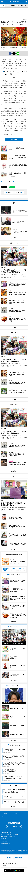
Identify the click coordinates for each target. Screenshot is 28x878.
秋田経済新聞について (7, 832)
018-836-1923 (9, 63)
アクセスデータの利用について (8, 836)
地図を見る (14, 139)
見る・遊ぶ (13, 5)
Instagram (16, 826)
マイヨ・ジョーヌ (7, 181)
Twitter (12, 826)
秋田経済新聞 (14, 2)
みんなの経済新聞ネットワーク (14, 858)
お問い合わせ (5, 838)
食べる (8, 5)
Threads (20, 826)
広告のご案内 (5, 841)
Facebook (7, 826)
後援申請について (6, 843)
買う (18, 5)
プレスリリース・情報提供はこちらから (10, 834)
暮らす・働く (24, 5)
